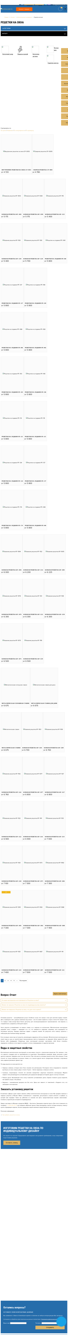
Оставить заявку (12, 1143)
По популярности (19, 130)
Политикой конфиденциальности (49, 1319)
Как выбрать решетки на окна (11, 1115)
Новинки (10, 130)
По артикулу (30, 130)
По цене (3, 130)
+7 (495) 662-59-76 (12, 1105)
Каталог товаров (24, 9)
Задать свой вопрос (60, 994)
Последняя (23, 980)
